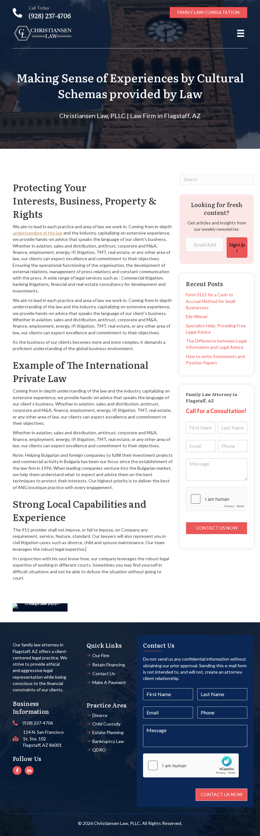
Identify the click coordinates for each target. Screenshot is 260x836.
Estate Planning (108, 732)
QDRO (99, 749)
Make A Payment (109, 682)
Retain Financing (108, 664)
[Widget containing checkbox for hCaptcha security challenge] (216, 499)
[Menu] (240, 33)
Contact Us (103, 673)
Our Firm (100, 655)
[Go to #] (17, 770)
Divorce (99, 715)
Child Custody (106, 723)
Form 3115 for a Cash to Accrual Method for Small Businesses (210, 301)
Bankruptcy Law (108, 741)
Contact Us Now (216, 528)
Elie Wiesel (196, 316)
